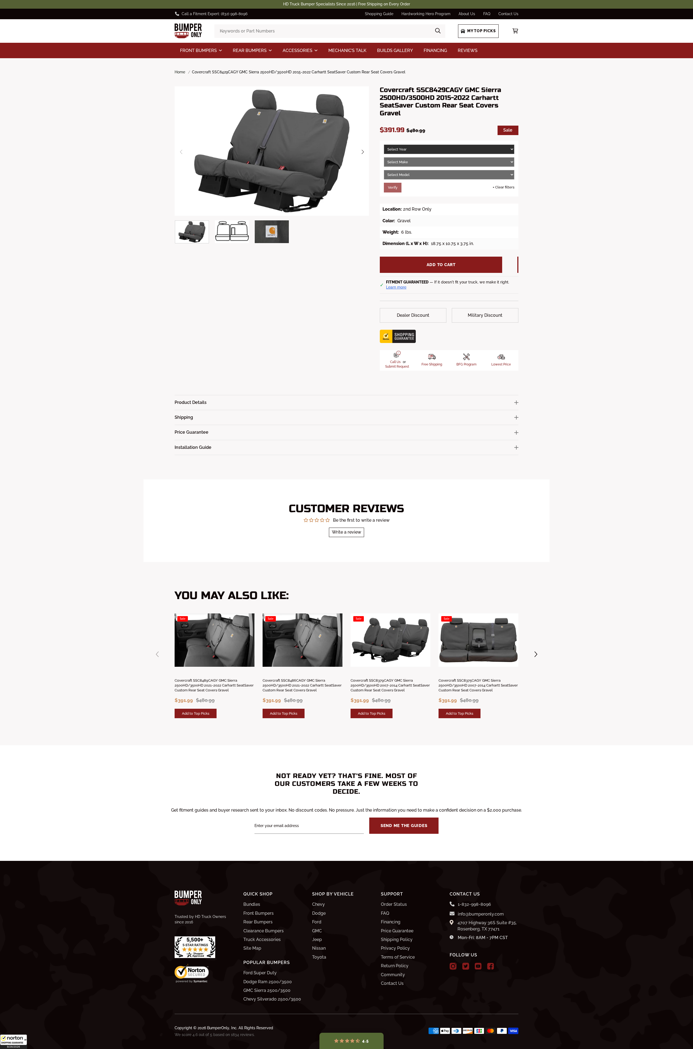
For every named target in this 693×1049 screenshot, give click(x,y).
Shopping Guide (379, 14)
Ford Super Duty (260, 972)
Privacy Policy (395, 948)
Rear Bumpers (258, 921)
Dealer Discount (413, 315)
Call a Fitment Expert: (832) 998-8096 (214, 14)
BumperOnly (218, 1028)
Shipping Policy (397, 939)
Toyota (319, 957)
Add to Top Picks (195, 713)
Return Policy (394, 965)
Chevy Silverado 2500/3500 (272, 999)
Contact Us (508, 14)
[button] (13, 1041)
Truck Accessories (262, 939)
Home (180, 72)
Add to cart (441, 264)
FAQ (486, 14)
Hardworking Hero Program (425, 14)
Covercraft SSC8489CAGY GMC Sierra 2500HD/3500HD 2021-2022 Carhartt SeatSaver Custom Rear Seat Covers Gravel (214, 685)
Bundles (251, 904)
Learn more (396, 287)
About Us (467, 14)
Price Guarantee (397, 930)
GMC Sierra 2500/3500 (266, 990)
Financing (390, 921)
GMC (317, 930)
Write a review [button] (346, 532)
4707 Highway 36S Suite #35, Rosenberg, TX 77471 (487, 925)
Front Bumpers (258, 913)
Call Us (395, 362)
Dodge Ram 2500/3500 (267, 981)
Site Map (252, 948)
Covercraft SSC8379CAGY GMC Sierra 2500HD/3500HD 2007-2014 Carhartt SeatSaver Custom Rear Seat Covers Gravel (390, 685)
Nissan (319, 948)
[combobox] (329, 31)
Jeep (317, 939)
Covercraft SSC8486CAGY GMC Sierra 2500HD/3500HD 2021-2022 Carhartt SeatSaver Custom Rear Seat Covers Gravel (302, 685)
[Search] (438, 31)
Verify (392, 187)
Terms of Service (398, 957)
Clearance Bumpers (263, 930)
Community (393, 974)
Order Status (394, 904)
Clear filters (503, 187)
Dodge (319, 913)
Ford (316, 921)
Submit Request (397, 366)
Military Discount (485, 315)
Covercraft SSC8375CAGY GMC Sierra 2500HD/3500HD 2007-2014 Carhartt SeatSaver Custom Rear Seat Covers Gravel (478, 685)
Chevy (318, 904)
